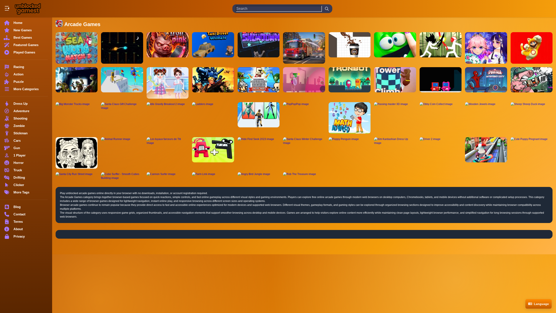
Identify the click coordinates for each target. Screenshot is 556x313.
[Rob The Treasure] (304, 176)
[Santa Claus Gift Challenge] (122, 118)
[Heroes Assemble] (259, 118)
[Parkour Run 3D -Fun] (122, 83)
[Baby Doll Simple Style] (77, 153)
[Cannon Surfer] (168, 176)
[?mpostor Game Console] (441, 83)
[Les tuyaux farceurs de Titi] (168, 153)
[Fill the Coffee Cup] (350, 48)
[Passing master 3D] (395, 118)
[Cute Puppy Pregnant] (532, 153)
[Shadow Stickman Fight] (441, 48)
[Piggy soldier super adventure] (532, 83)
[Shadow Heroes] (77, 83)
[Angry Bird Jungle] (259, 176)
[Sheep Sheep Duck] (532, 118)
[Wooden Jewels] (486, 118)
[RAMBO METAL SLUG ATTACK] (213, 83)
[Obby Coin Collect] (441, 118)
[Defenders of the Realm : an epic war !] (259, 83)
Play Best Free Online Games (28, 9)
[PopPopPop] (304, 118)
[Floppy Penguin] (350, 153)
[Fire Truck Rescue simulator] (304, 48)
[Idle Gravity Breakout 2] (168, 118)
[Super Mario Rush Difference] (532, 48)
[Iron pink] (168, 48)
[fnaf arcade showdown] (259, 48)
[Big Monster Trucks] (77, 118)
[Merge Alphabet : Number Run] (213, 153)
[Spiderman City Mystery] (486, 83)
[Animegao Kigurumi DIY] (486, 48)
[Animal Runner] (122, 153)
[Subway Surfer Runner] (486, 153)
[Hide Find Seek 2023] (259, 153)
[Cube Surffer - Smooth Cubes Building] (122, 176)
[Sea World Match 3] (77, 48)
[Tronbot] (350, 83)
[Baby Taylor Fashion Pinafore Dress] (168, 83)
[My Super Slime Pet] (395, 48)
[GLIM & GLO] (122, 48)
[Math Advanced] (350, 118)
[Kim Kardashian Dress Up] (395, 153)
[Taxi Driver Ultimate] (213, 48)
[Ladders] (213, 118)
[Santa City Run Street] (77, 176)
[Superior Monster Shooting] (304, 83)
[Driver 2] (441, 153)
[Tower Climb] (395, 83)
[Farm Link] (213, 176)
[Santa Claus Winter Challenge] (304, 153)
